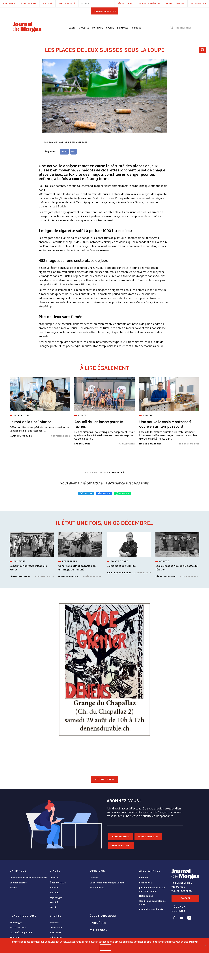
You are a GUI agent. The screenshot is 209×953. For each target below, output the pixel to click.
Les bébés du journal (21, 932)
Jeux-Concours (18, 927)
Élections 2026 (58, 882)
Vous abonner (120, 836)
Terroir (53, 907)
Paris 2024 (56, 932)
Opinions (136, 28)
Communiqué (56, 142)
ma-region (99, 930)
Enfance (64, 152)
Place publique (23, 915)
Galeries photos (18, 882)
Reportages (56, 897)
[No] (205, 945)
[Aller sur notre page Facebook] (174, 918)
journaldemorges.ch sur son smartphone (152, 889)
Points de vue (97, 887)
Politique (54, 892)
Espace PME (145, 882)
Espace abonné (67, 3)
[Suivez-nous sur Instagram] (189, 918)
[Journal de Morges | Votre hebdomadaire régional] (27, 31)
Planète (54, 887)
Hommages (16, 922)
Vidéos (13, 887)
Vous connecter (148, 836)
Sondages (15, 937)
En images (122, 28)
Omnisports (56, 927)
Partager (124, 493)
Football (54, 922)
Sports (110, 28)
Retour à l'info (104, 779)
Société (54, 902)
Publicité (143, 877)
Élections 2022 (103, 915)
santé (73, 152)
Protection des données (152, 909)
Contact (185, 898)
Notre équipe (146, 896)
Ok (105, 947)
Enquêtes (83, 28)
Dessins (94, 877)
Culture (54, 877)
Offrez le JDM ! (121, 845)
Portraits (97, 28)
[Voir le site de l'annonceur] (104, 669)
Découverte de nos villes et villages (29, 877)
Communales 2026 (104, 11)
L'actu (72, 28)
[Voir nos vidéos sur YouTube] (181, 918)
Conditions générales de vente (152, 903)
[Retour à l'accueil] (185, 875)
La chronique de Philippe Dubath (107, 882)
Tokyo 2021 (56, 937)
